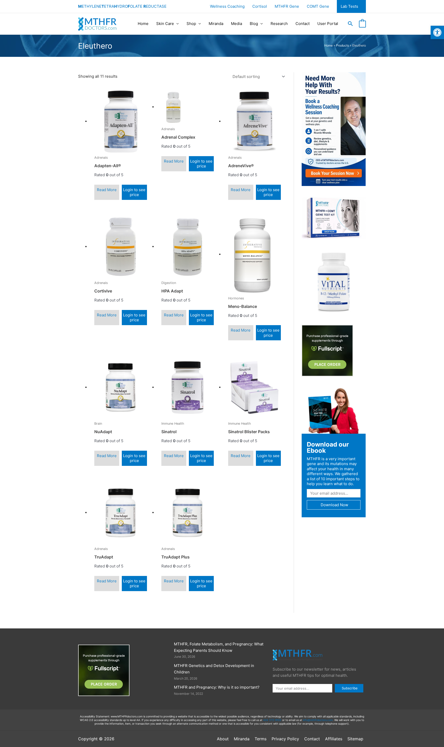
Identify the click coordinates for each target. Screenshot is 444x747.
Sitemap (355, 738)
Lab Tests (349, 6)
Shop (191, 23)
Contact (302, 23)
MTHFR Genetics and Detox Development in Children (214, 668)
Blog (254, 23)
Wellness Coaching (227, 6)
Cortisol (259, 6)
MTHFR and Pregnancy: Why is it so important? (217, 687)
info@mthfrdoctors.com (318, 720)
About (223, 738)
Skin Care (165, 23)
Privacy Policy (285, 738)
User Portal (327, 23)
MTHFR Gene (287, 6)
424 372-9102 (272, 720)
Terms (260, 738)
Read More (107, 189)
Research (279, 23)
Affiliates (333, 738)
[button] (350, 23)
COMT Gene (318, 6)
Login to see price (134, 192)
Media (236, 23)
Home (143, 23)
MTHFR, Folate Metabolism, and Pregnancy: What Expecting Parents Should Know (218, 647)
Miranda (216, 23)
